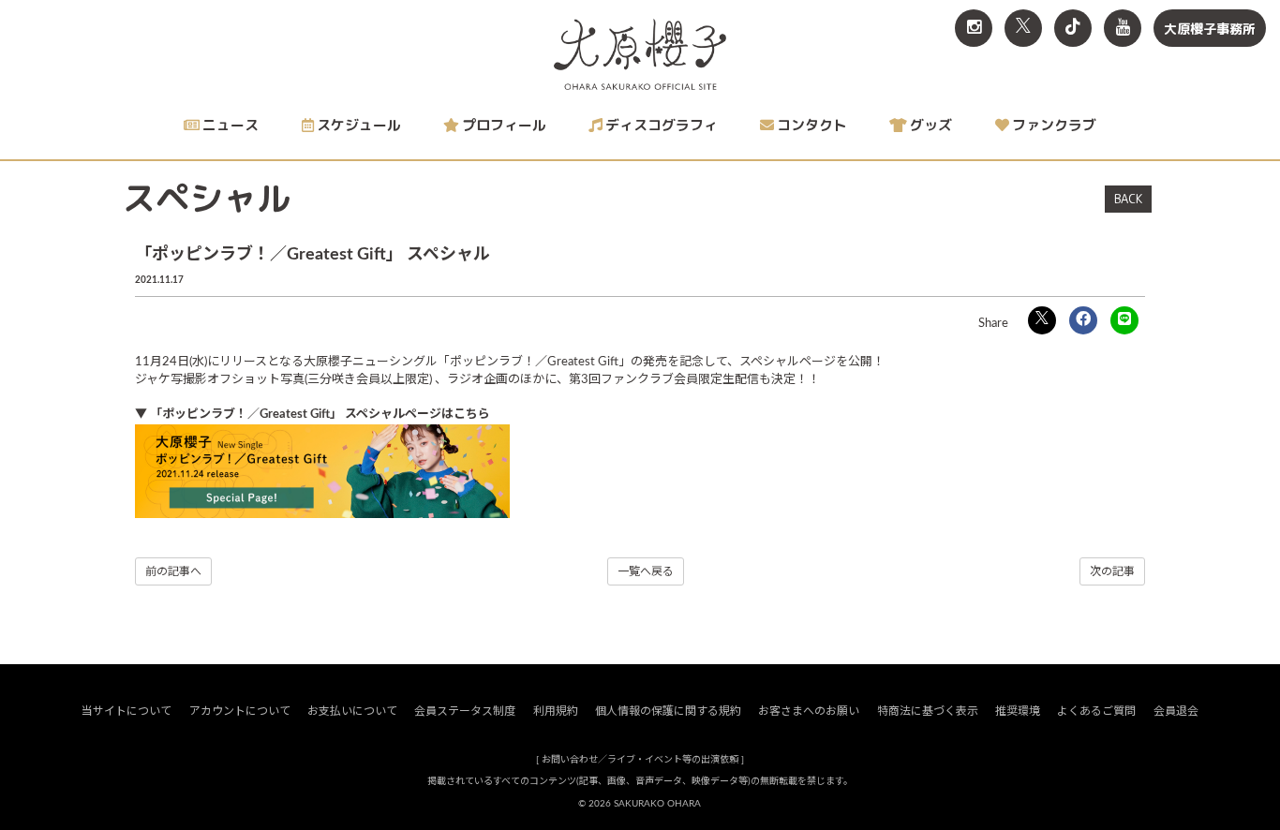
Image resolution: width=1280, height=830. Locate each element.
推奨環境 (1017, 711)
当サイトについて (126, 711)
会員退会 (1175, 711)
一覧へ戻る (646, 571)
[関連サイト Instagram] (973, 28)
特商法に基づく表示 (927, 711)
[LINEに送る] (1124, 320)
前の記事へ (173, 571)
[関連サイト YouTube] (1122, 28)
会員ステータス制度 (464, 711)
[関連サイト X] (1023, 28)
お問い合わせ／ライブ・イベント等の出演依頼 (640, 759)
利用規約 (555, 711)
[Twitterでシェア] (1042, 320)
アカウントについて (239, 711)
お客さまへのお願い (808, 711)
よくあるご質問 (1096, 711)
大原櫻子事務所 (1210, 28)
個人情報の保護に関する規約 (668, 711)
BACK (1128, 198)
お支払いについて (352, 711)
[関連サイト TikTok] (1073, 28)
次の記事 (1112, 571)
